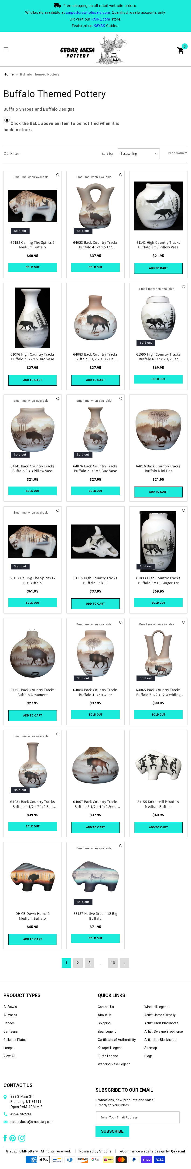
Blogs (148, 1056)
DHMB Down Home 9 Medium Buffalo (33, 916)
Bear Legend (107, 1031)
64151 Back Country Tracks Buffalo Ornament (32, 692)
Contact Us (106, 1007)
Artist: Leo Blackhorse (160, 1040)
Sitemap (150, 1048)
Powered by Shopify (95, 1151)
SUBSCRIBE (112, 1131)
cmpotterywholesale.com (88, 12)
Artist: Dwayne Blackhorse (163, 1031)
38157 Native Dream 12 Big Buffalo (95, 916)
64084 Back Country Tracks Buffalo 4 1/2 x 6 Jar (95, 692)
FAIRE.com (100, 19)
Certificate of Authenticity (117, 1040)
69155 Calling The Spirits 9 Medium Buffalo (32, 245)
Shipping (104, 1023)
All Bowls (10, 1007)
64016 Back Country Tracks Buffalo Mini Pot (158, 468)
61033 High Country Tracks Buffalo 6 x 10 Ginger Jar (158, 580)
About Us (104, 1015)
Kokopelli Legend (110, 1048)
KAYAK (99, 26)
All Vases (10, 1015)
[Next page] (124, 963)
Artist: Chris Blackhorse (161, 1023)
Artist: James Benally (160, 1015)
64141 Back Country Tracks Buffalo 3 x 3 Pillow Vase (32, 468)
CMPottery (28, 1151)
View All (9, 1056)
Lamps (8, 1048)
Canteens (10, 1031)
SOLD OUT (33, 267)
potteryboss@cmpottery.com (32, 1122)
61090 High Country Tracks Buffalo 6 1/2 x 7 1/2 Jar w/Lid (158, 357)
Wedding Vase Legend (114, 1064)
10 (113, 963)
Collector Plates (15, 1040)
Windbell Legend (156, 1007)
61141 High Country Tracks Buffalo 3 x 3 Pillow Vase (158, 245)
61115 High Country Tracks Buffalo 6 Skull (95, 580)
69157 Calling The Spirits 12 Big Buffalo (33, 580)
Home (8, 74)
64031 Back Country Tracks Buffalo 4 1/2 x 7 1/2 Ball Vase (32, 804)
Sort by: (107, 153)
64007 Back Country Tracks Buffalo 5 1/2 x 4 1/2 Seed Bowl (95, 804)
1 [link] (66, 963)
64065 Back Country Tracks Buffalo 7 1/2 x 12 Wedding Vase (158, 692)
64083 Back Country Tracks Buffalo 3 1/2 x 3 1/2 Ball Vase (95, 357)
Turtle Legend (108, 1056)
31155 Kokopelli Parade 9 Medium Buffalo (158, 804)
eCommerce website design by (145, 1151)
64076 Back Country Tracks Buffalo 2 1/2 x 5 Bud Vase (95, 468)
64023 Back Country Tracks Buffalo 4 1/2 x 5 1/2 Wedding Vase (95, 245)
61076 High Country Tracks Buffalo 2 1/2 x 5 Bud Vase (32, 357)
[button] (6, 49)
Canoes (9, 1023)
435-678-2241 (20, 1114)
